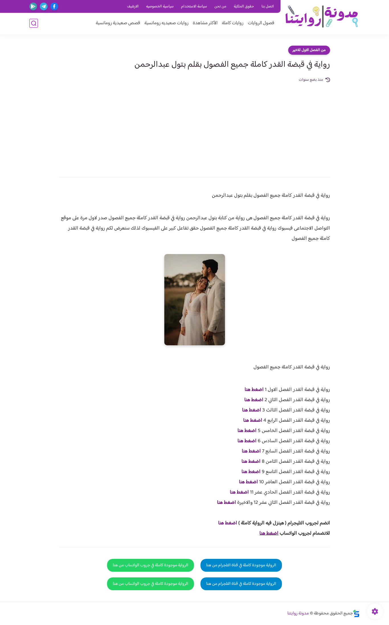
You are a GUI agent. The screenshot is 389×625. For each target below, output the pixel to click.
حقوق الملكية (244, 6)
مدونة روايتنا (298, 613)
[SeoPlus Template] (356, 613)
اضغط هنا (254, 389)
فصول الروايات (261, 23)
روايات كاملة (232, 23)
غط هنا (225, 523)
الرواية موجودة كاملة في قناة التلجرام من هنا (241, 565)
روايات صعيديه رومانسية (166, 23)
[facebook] (54, 6)
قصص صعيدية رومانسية (118, 23)
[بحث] (33, 23)
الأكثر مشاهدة (205, 23)
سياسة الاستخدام (194, 6)
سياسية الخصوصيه (160, 6)
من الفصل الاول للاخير (309, 50)
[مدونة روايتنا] (321, 16)
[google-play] (33, 6)
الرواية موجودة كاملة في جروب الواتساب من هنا (150, 565)
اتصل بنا (267, 6)
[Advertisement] (194, 126)
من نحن (220, 6)
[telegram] (44, 6)
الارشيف (133, 6)
